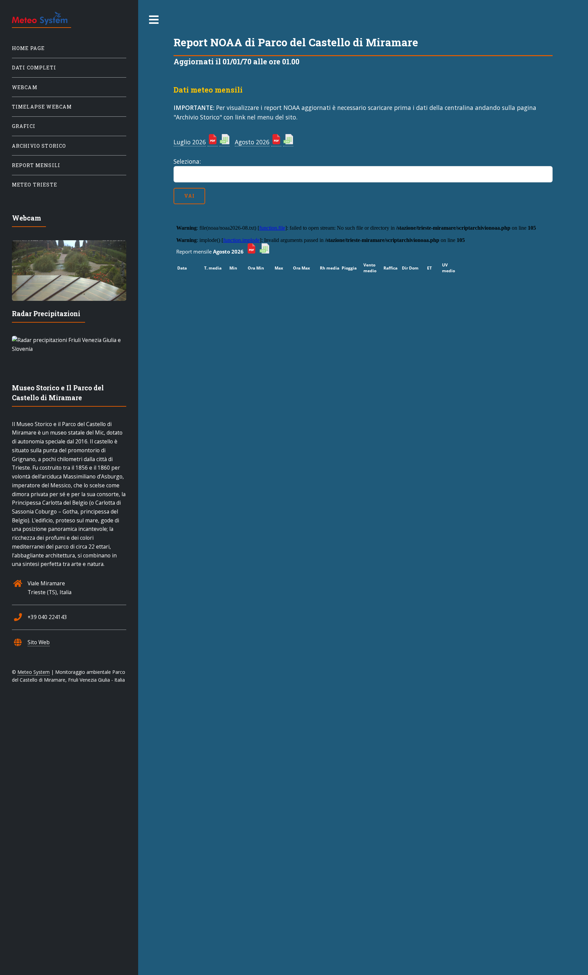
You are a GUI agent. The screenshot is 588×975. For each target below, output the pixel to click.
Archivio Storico (39, 146)
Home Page (28, 48)
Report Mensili (36, 165)
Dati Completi (34, 67)
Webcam (24, 87)
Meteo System (33, 672)
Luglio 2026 (190, 142)
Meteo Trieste (34, 184)
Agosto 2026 (252, 142)
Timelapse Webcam (42, 106)
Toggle (154, 20)
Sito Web (39, 642)
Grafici (23, 126)
